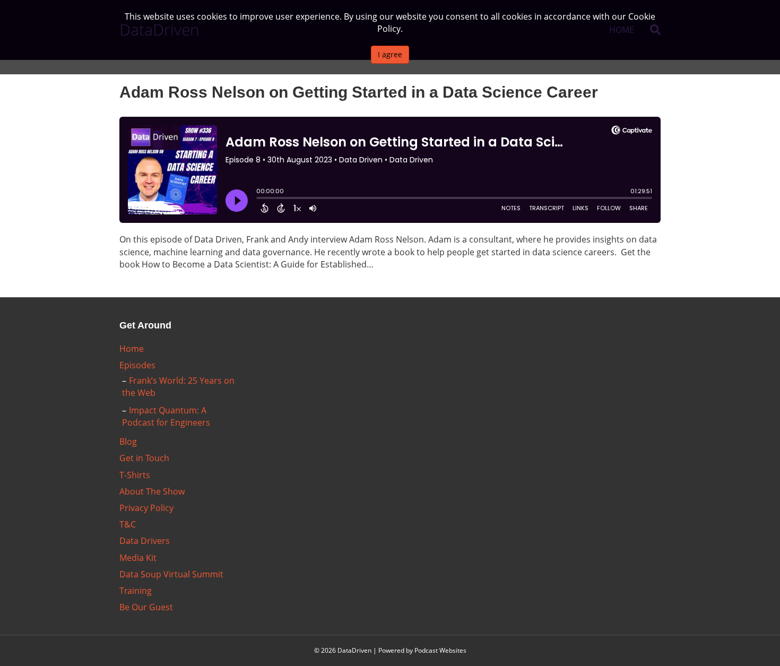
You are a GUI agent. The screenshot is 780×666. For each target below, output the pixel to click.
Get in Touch (144, 458)
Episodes (137, 365)
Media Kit (138, 558)
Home (131, 348)
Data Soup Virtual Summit (171, 574)
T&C (127, 524)
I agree (390, 54)
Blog (128, 441)
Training (135, 590)
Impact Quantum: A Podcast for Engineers (166, 416)
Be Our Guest (146, 607)
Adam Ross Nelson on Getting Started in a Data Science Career (358, 92)
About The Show (152, 491)
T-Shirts (134, 475)
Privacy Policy (146, 508)
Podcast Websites (440, 650)
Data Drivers (144, 541)
